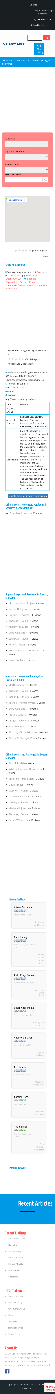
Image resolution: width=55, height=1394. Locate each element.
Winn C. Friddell (17, 644)
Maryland (21, 60)
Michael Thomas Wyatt (22, 702)
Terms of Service (15, 1328)
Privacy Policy (14, 1334)
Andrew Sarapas (15, 1251)
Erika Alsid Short (18, 632)
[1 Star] (16, 250)
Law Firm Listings (40, 25)
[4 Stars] (26, 250)
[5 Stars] (29, 250)
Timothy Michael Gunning (23, 732)
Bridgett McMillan (16, 1264)
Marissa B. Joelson (19, 808)
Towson (34, 60)
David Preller (16, 660)
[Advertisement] (27, 99)
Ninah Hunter (14, 1245)
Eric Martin (13, 1277)
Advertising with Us (16, 1309)
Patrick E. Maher (18, 763)
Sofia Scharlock (17, 726)
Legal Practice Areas (41, 19)
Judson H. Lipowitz (19, 609)
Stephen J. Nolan (18, 790)
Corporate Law (39, 285)
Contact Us (13, 1321)
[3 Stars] (22, 250)
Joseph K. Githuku (19, 697)
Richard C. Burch (18, 714)
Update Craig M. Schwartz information (28, 495)
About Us (12, 1315)
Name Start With (13, 164)
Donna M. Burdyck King (22, 738)
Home (9, 60)
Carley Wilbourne (18, 820)
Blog (35, 4)
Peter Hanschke (15, 1257)
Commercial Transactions (18, 285)
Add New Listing (40, 49)
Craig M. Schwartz (19, 720)
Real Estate (11, 288)
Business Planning (29, 282)
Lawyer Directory (15, 1296)
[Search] (46, 37)
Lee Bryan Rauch (18, 638)
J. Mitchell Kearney (19, 796)
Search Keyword (13, 174)
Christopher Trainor (17, 1238)
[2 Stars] (19, 250)
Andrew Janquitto (18, 626)
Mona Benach (14, 1270)
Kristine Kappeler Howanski (24, 650)
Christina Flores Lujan (21, 603)
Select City (10, 138)
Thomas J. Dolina (18, 621)
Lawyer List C (14, 275)
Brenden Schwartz (20, 513)
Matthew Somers (18, 685)
